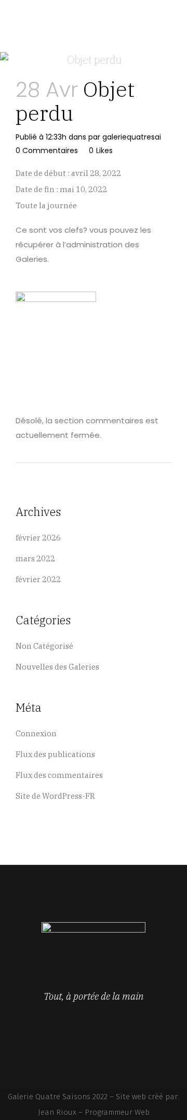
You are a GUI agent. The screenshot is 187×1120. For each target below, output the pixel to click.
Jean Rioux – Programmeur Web (94, 1112)
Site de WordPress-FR (55, 796)
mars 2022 (35, 558)
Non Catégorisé (44, 646)
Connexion (36, 733)
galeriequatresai (131, 137)
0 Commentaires (47, 150)
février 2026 (38, 538)
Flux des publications (55, 754)
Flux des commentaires (59, 775)
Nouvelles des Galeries (57, 667)
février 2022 (38, 579)
